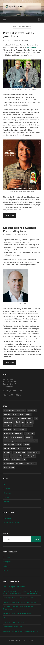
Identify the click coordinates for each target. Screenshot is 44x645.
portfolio (6, 488)
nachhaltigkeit (9, 444)
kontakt (6, 502)
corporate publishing (25, 418)
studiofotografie (29, 456)
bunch (15, 414)
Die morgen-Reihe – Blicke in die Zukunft (18, 598)
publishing (7, 452)
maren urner (29, 433)
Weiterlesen (9, 216)
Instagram (7, 562)
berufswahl (32, 411)
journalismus (27, 426)
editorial (30, 422)
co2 (21, 414)
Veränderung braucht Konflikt (14, 587)
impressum (7, 518)
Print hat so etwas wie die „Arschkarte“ (19, 34)
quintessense (21, 641)
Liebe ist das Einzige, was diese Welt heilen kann (20, 602)
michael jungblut (9, 441)
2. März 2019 (7, 235)
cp (36, 418)
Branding (7, 414)
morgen (20, 441)
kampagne (7, 429)
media (6, 437)
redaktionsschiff (33, 452)
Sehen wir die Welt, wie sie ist (13, 622)
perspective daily (9, 448)
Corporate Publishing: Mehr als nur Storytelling (20, 631)
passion (26, 444)
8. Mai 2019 (7, 40)
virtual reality (31, 463)
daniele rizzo (8, 422)
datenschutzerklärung (11, 522)
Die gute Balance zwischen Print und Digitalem (19, 229)
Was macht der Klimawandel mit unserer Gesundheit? (18, 608)
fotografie (17, 426)
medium (28, 437)
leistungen (7, 493)
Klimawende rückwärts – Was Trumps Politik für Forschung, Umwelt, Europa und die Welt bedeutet (21, 592)
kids (15, 429)
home (5, 484)
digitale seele (19, 422)
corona (28, 414)
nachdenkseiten (31, 441)
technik (6, 460)
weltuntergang (9, 467)
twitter (5, 570)
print (28, 448)
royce (6, 456)
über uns (6, 497)
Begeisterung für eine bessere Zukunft (17, 613)
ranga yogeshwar (19, 452)
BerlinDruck (31, 47)
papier (19, 444)
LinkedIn (6, 566)
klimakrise (22, 429)
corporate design (9, 418)
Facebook (6, 557)
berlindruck (21, 411)
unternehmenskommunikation (14, 463)
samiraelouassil (16, 456)
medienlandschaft (17, 437)
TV (24, 460)
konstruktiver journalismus (13, 433)
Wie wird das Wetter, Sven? (13, 627)
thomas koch (16, 460)
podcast (21, 448)
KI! (4, 618)
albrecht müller (9, 411)
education (7, 426)
